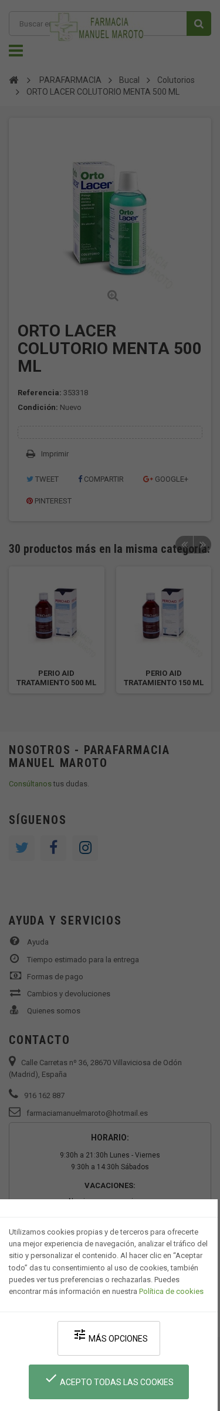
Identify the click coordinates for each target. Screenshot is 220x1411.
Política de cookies (171, 1291)
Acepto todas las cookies (109, 1379)
